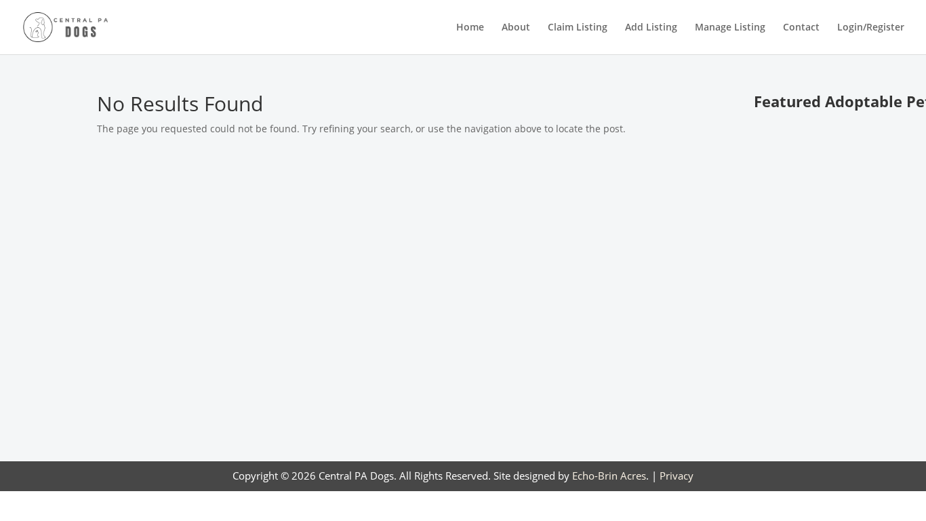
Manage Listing (730, 27)
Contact (801, 27)
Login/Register (870, 27)
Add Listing (651, 27)
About (516, 27)
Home (470, 27)
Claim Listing (577, 27)
